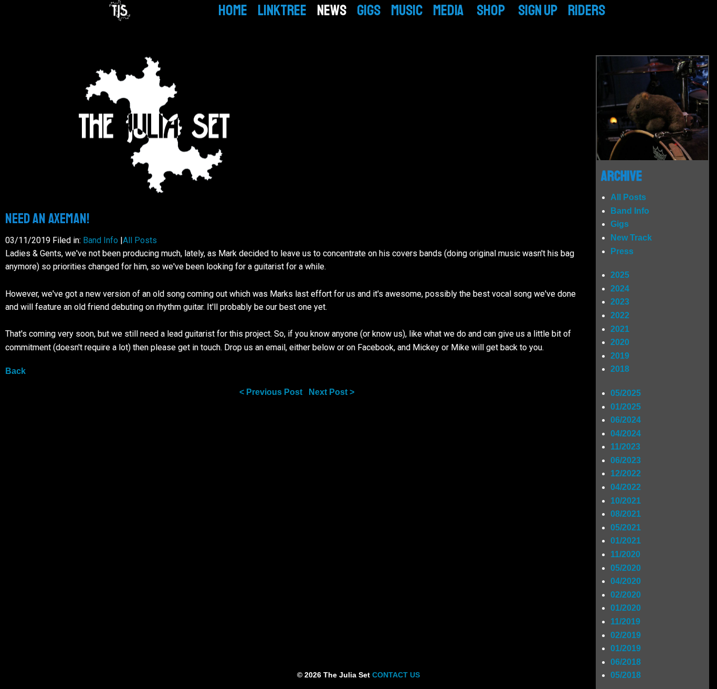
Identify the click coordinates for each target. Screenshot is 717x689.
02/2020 (625, 594)
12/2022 (625, 473)
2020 (619, 342)
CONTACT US (396, 675)
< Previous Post (270, 392)
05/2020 (625, 567)
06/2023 (625, 460)
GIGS (369, 10)
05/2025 (625, 393)
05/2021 (625, 527)
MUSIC (407, 10)
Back (15, 371)
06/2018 (625, 661)
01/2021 (625, 540)
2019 (619, 355)
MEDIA (448, 10)
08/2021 (625, 513)
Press (622, 251)
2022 (619, 315)
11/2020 (625, 554)
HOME (232, 10)
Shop (491, 10)
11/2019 (625, 621)
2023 (619, 301)
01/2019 (625, 648)
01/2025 (625, 406)
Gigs (619, 224)
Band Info (100, 240)
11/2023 (625, 446)
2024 (619, 288)
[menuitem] (232, 10)
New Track (631, 237)
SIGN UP (537, 10)
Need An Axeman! (47, 218)
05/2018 (625, 675)
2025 (619, 274)
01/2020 (625, 607)
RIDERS (586, 10)
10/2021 (625, 500)
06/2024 (625, 419)
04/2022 (625, 487)
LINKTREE (282, 10)
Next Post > (331, 392)
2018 (619, 368)
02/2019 (625, 635)
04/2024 (625, 433)
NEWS (331, 10)
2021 (619, 329)
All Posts (140, 240)
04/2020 (625, 581)
